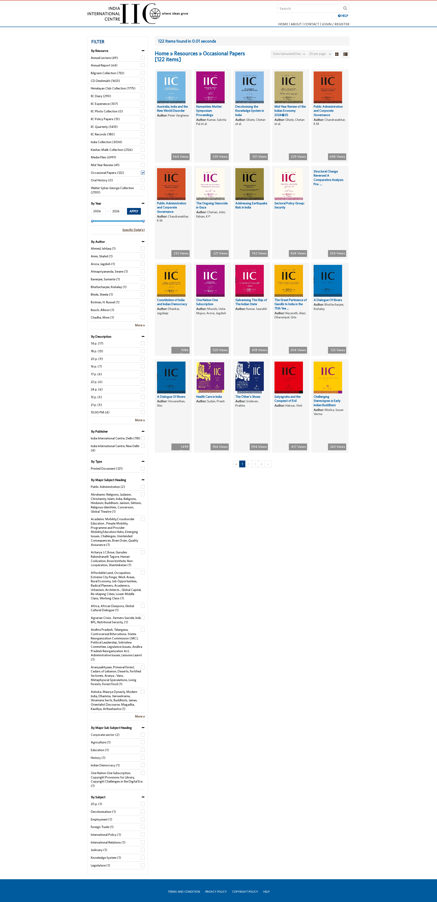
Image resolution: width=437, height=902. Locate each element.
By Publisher (99, 431)
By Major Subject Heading (108, 480)
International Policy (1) (106, 834)
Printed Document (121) (107, 468)
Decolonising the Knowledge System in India (249, 111)
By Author (98, 241)
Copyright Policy (245, 891)
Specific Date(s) (133, 230)
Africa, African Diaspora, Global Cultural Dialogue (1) (112, 608)
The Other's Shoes (247, 396)
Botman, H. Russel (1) (105, 302)
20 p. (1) (96, 804)
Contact (311, 24)
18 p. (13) (97, 351)
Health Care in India (209, 396)
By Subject (98, 797)
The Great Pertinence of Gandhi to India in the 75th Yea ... (290, 304)
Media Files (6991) (103, 157)
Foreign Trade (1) (102, 827)
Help (266, 891)
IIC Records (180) (103, 134)
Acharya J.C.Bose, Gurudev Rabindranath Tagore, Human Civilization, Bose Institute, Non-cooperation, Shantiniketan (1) (112, 558)
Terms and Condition (184, 891)
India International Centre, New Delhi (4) (115, 448)
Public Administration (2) (108, 487)
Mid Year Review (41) (105, 165)
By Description (101, 336)
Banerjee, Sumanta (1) (105, 279)
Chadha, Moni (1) (102, 317)
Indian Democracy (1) (105, 765)
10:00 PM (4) (100, 412)
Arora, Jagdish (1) (103, 264)
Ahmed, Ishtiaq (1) (103, 248)
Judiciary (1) (99, 850)
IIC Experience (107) (104, 104)
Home (283, 24)
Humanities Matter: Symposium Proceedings (209, 111)
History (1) (98, 758)
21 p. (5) (96, 405)
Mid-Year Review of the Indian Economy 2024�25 (290, 111)
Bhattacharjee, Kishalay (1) (109, 287)
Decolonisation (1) (103, 811)
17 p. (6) (96, 374)
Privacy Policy (216, 891)
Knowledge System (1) (106, 857)
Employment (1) (101, 819)
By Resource (99, 51)
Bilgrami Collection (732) (107, 73)
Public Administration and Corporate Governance (328, 111)
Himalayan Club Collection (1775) (113, 88)
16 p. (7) (96, 366)
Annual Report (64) (104, 65)
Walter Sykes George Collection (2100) (112, 190)
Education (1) (100, 750)
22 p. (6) (96, 382)
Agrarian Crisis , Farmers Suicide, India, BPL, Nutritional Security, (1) (116, 620)
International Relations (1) (108, 842)
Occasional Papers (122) (107, 173)
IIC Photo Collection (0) (107, 111)
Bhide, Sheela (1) (102, 294)
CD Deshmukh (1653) (105, 81)
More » (140, 325)
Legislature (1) (100, 865)
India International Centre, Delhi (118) (115, 438)
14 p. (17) (97, 343)
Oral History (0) (102, 180)
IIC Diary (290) (101, 96)
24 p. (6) (97, 389)
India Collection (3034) (106, 142)
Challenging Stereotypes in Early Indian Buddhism (327, 401)
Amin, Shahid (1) (102, 256)
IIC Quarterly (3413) (104, 127)
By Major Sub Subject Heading (111, 728)
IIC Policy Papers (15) (105, 119)
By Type (96, 461)
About (296, 24)
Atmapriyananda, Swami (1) (109, 271)
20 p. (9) (97, 359)
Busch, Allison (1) (102, 310)
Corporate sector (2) (105, 735)
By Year (96, 203)
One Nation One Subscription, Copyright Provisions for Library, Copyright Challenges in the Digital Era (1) (116, 779)
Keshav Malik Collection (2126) (112, 150)
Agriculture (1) (101, 742)
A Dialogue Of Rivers (328, 300)
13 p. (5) (96, 397)
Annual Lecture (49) (104, 58)
